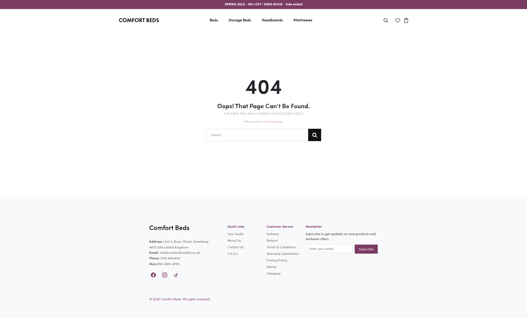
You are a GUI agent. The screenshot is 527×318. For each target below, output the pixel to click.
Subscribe (366, 249)
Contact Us (235, 247)
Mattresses (303, 20)
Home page (275, 121)
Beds (214, 20)
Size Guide (235, 234)
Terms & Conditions (281, 247)
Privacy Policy (277, 260)
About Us (234, 240)
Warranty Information (283, 253)
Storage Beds (240, 20)
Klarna (271, 267)
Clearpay (274, 273)
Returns (272, 240)
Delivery (273, 234)
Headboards (272, 20)
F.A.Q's (232, 253)
